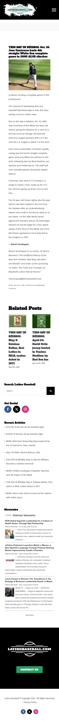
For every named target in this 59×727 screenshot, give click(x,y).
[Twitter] (16, 409)
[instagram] (35, 711)
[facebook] (23, 711)
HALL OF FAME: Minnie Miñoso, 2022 (23, 452)
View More (29, 615)
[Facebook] (7, 409)
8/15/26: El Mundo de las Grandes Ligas (25, 427)
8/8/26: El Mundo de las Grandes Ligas (24, 434)
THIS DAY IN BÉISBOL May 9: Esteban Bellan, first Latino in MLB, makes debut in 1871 (17, 348)
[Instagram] (25, 409)
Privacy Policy (30, 702)
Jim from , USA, (19, 285)
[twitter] (29, 711)
